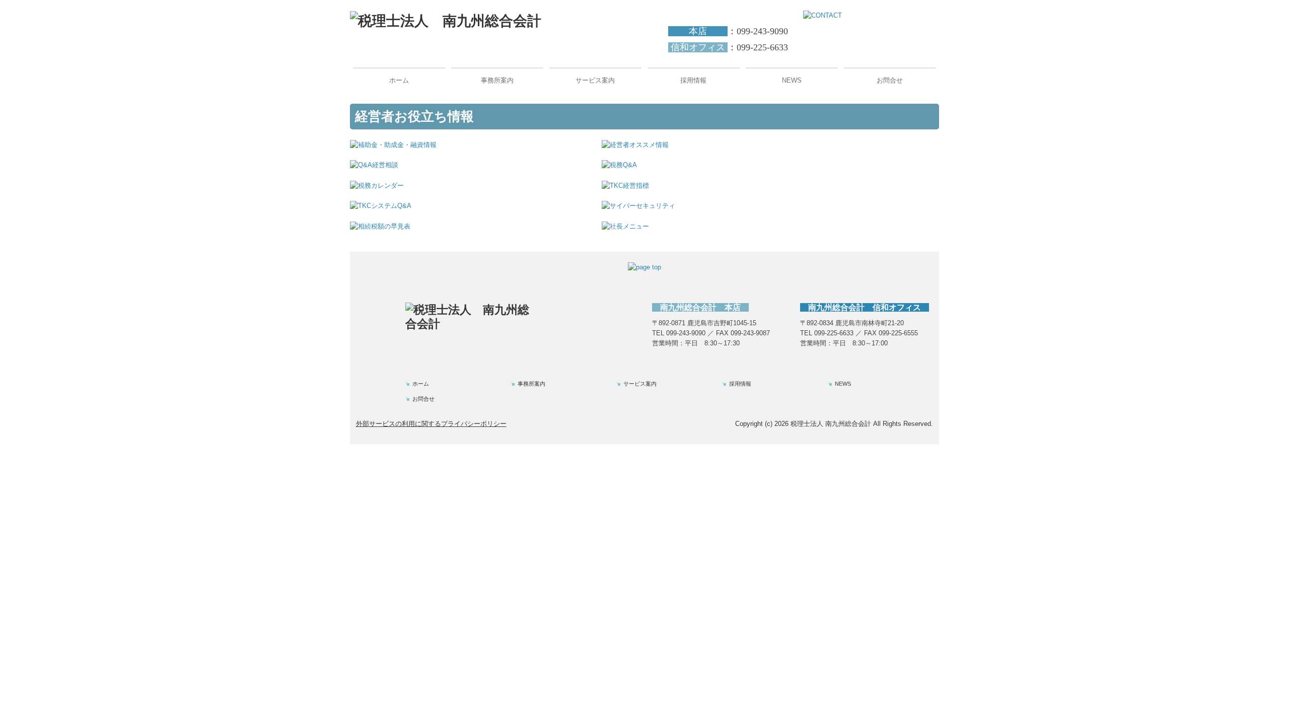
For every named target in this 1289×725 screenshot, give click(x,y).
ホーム (399, 80)
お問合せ (890, 80)
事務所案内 (497, 80)
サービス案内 (595, 80)
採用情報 (693, 80)
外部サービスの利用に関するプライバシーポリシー (431, 423)
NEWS (792, 80)
